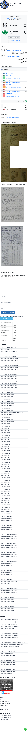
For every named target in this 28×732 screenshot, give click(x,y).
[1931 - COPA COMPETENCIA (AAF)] (14, 638)
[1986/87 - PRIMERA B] (14, 512)
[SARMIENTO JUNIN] (14, 32)
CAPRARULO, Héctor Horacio (13, 78)
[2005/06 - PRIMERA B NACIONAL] (14, 554)
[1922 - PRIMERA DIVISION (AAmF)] (14, 361)
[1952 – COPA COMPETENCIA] (14, 651)
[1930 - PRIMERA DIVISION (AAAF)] (14, 379)
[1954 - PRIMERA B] (14, 435)
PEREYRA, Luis (9, 80)
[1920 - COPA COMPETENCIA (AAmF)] (14, 626)
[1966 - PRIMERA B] (14, 462)
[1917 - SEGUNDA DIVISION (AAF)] (14, 347)
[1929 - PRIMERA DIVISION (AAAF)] (14, 377)
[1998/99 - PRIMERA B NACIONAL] (14, 539)
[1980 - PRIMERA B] (14, 494)
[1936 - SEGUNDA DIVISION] (14, 392)
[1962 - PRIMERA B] (14, 453)
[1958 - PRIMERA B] (14, 444)
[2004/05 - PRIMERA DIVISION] (14, 552)
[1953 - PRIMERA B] (14, 433)
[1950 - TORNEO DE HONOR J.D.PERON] (14, 647)
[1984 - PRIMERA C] (14, 505)
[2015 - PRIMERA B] (14, 584)
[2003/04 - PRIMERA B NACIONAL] (14, 550)
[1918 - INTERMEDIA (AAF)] (14, 349)
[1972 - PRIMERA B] (14, 476)
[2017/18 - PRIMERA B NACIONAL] (14, 590)
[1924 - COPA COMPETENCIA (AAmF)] (14, 631)
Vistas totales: (6, 719)
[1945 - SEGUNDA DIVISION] (14, 415)
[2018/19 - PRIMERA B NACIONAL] (14, 593)
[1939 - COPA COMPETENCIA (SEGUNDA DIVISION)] (14, 642)
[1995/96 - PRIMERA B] (14, 532)
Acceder (2, 699)
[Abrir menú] (26, 5)
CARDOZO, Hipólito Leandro (13, 56)
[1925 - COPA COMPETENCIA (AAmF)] (14, 633)
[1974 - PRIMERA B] (14, 480)
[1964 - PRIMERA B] (14, 458)
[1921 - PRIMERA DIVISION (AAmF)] (14, 359)
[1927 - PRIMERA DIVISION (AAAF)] (14, 372)
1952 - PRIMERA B (11, 18)
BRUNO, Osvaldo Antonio (12, 85)
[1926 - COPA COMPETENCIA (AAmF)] (14, 635)
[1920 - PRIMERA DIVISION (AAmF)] (14, 354)
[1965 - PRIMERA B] (14, 460)
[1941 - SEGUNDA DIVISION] (14, 404)
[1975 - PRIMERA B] (14, 482)
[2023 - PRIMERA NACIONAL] (14, 604)
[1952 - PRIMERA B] (14, 431)
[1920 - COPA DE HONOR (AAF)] (14, 629)
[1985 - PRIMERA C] (14, 507)
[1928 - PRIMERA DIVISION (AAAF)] (14, 374)
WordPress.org (3, 705)
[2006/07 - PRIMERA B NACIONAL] (14, 557)
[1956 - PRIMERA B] (14, 440)
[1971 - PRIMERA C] (14, 473)
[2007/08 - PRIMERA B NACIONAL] (14, 559)
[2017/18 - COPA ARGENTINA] (14, 669)
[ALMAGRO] (14, 25)
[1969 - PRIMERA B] (14, 469)
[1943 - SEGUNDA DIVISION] (14, 408)
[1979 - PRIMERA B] (14, 491)
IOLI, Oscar (9, 89)
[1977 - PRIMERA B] (14, 487)
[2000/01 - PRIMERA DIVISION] (14, 543)
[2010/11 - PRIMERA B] (14, 568)
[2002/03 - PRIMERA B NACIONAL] (14, 548)
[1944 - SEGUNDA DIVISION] (14, 410)
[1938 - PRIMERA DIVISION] (14, 397)
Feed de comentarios (5, 703)
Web (2, 308)
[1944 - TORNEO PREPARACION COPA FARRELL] (14, 413)
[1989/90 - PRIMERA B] (14, 518)
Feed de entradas (4, 701)
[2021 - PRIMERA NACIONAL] (14, 599)
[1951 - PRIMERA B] (14, 428)
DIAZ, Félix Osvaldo (11, 76)
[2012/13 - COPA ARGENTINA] (14, 658)
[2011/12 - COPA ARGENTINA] (14, 656)
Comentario (3, 278)
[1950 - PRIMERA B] (14, 426)
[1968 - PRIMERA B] (14, 467)
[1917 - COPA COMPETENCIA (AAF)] (14, 620)
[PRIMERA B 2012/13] (14, 613)
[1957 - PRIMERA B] (14, 442)
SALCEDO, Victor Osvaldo (12, 96)
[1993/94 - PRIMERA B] (14, 527)
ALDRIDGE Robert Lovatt (12, 117)
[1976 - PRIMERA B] (14, 485)
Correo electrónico (6, 302)
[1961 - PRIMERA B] (14, 451)
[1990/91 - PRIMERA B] (14, 521)
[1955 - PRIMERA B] (14, 437)
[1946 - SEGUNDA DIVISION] (14, 417)
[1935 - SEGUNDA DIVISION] (14, 390)
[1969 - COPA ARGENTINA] (14, 653)
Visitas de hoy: (6, 717)
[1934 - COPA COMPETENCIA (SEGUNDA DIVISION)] (14, 640)
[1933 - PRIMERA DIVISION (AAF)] (14, 386)
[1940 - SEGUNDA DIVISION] (14, 401)
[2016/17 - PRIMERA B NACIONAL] (14, 588)
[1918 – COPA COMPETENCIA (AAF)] (14, 622)
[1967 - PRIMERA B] (14, 464)
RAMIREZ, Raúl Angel (11, 94)
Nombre (3, 296)
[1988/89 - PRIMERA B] (14, 516)
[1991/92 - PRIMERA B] (14, 523)
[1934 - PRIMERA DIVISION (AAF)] (14, 388)
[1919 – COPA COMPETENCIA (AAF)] (14, 624)
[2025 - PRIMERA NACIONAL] (14, 609)
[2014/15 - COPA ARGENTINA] (14, 662)
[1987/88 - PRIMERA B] (14, 514)
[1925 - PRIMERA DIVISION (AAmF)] (14, 368)
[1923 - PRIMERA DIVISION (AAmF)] (14, 363)
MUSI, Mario (9, 73)
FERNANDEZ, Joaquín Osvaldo (13, 50)
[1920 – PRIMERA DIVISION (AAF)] (14, 356)
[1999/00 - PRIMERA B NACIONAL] (14, 541)
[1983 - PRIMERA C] (14, 500)
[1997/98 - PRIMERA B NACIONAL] (14, 536)
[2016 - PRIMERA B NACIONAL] (14, 586)
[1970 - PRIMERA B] (14, 471)
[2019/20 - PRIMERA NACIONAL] (14, 595)
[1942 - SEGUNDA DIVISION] (14, 406)
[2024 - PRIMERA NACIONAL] (14, 606)
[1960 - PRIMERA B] (14, 449)
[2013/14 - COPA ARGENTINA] (14, 660)
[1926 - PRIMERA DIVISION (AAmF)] (14, 370)
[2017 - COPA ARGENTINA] (14, 667)
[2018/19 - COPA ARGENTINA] (14, 672)
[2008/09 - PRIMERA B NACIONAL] (14, 561)
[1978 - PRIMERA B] (14, 489)
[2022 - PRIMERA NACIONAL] (14, 602)
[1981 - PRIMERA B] (14, 496)
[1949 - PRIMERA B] (14, 424)
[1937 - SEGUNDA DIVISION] (14, 395)
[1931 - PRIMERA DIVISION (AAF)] (14, 381)
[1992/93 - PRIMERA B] (14, 525)
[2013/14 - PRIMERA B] (14, 579)
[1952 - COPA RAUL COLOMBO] (14, 649)
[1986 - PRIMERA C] (14, 509)
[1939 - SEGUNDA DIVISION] (14, 399)
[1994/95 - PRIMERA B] (14, 530)
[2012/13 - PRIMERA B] (14, 572)
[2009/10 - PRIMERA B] (14, 563)
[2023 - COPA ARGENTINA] (14, 674)
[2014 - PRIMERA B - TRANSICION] (14, 581)
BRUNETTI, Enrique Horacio (13, 82)
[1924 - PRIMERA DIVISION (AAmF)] (14, 365)
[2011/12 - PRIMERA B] (14, 570)
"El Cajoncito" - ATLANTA (14, 40)
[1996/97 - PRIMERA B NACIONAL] (14, 534)
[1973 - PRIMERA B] (14, 478)
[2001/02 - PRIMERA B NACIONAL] (14, 545)
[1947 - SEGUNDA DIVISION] (14, 419)
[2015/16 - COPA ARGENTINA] (14, 665)
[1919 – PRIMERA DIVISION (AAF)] (14, 352)
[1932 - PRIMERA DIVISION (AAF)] (14, 383)
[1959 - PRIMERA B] (14, 446)
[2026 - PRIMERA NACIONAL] (14, 611)
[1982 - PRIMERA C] (14, 498)
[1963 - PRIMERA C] (14, 455)
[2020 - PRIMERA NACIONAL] (14, 597)
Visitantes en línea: (7, 715)
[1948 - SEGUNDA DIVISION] (14, 422)
